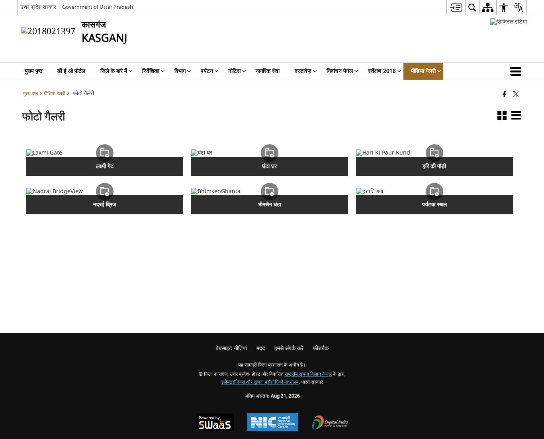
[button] (517, 71)
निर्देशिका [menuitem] (150, 71)
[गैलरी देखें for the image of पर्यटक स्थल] (434, 191)
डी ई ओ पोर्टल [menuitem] (71, 71)
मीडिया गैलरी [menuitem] (423, 71)
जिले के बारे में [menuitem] (113, 71)
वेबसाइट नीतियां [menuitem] (231, 348)
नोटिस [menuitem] (234, 71)
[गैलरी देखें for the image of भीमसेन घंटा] (269, 191)
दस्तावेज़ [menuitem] (303, 71)
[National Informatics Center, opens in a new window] (272, 423)
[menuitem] (455, 7)
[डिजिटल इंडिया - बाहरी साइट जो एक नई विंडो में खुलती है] (508, 22)
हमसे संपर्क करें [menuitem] (288, 348)
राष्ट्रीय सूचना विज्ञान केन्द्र (308, 374)
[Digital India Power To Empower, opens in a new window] (330, 423)
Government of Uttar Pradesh (97, 7)
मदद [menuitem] (260, 348)
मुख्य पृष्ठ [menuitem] (33, 71)
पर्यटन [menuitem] (207, 71)
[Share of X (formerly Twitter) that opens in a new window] (516, 95)
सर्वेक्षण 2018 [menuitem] (382, 71)
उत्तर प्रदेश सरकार (38, 7)
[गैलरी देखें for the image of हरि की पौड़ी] (434, 153)
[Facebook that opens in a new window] (504, 95)
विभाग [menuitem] (180, 71)
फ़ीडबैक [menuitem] (321, 348)
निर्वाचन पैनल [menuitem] (340, 71)
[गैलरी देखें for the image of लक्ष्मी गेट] (104, 153)
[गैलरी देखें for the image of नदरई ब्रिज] (104, 191)
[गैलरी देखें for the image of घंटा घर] (269, 153)
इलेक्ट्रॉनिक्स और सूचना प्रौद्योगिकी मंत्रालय (260, 382)
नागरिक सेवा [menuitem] (268, 71)
